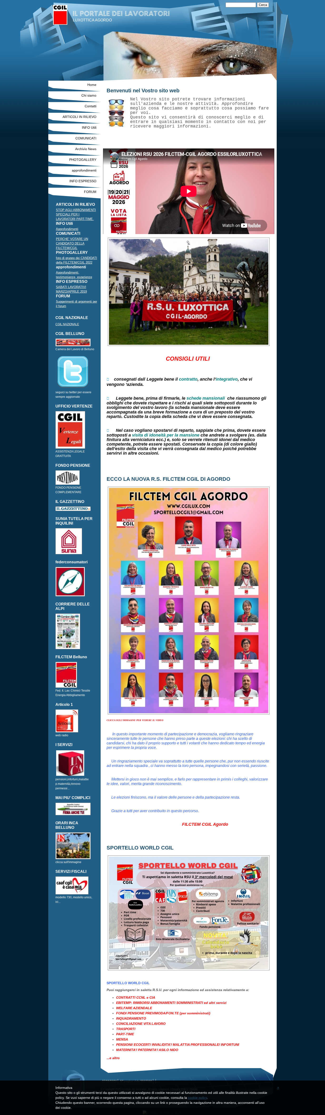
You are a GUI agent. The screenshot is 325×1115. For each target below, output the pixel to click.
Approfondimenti (67, 229)
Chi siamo (88, 95)
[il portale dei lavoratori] (60, 15)
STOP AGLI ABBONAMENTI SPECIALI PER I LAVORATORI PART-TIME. (76, 214)
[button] (189, 829)
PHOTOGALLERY (82, 160)
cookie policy (197, 1098)
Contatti (90, 106)
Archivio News (85, 149)
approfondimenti (84, 170)
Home (91, 85)
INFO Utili (89, 127)
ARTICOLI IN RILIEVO (79, 117)
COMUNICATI (85, 138)
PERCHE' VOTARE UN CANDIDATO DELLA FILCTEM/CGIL (72, 243)
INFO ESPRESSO (82, 181)
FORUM (90, 192)
